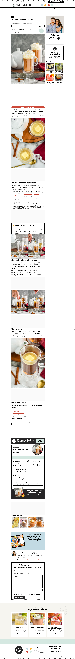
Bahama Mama (28, 194)
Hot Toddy (15, 528)
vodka (31, 8)
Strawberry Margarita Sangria (55, 628)
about (37, 1)
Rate (41, 465)
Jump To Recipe (41, 30)
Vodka (41, 651)
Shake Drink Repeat (22, 5)
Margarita (20, 627)
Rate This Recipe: (18, 573)
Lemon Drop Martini (50, 72)
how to (41, 8)
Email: (30, 589)
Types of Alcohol (20, 16)
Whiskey (42, 652)
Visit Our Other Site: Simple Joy (56, 1)
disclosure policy (29, 23)
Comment (16, 576)
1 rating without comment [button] (32, 560)
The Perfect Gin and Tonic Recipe (59, 72)
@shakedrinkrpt (32, 495)
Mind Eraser (59, 82)
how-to (41, 1)
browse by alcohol (16, 8)
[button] (13, 447)
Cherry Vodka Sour (50, 83)
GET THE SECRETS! (40, 441)
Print (30, 465)
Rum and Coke (16, 409)
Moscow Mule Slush (37, 627)
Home (16, 16)
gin (36, 8)
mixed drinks (48, 8)
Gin (34, 652)
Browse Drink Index (58, 8)
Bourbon (35, 650)
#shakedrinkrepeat (35, 497)
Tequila (42, 650)
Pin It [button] (35, 465)
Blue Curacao (36, 648)
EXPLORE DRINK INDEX (56, 651)
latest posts (45, 1)
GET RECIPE (19, 633)
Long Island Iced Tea (18, 413)
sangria (25, 8)
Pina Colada (16, 411)
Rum (25, 16)
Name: (15, 589)
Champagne (36, 651)
